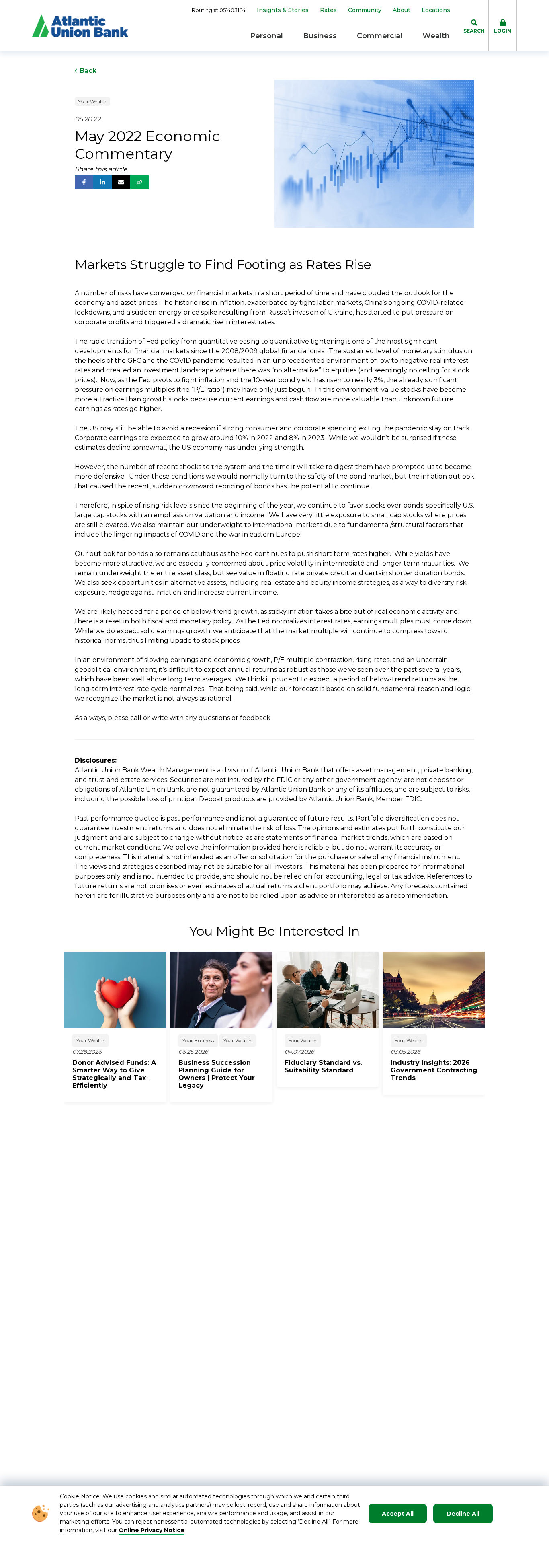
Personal (266, 35)
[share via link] (139, 182)
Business (320, 35)
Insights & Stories (283, 10)
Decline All (463, 1513)
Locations (436, 10)
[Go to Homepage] (80, 25)
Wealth (436, 35)
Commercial (379, 35)
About (401, 10)
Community (364, 10)
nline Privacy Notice (154, 1530)
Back (87, 70)
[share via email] (121, 182)
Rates (328, 10)
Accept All (398, 1513)
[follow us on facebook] (84, 182)
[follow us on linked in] (102, 182)
